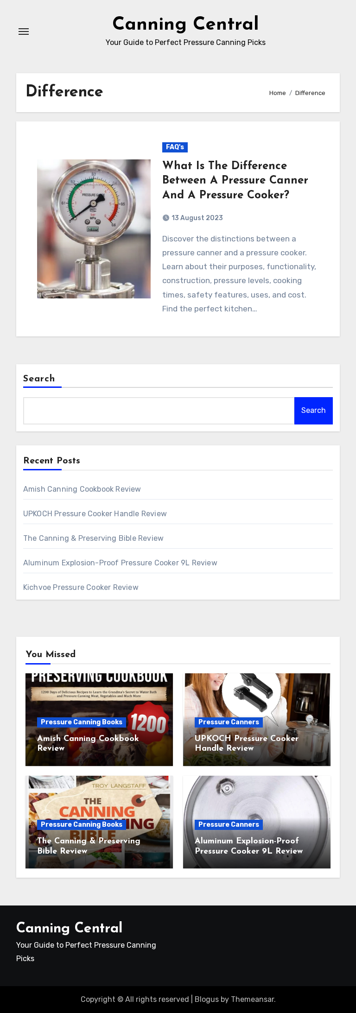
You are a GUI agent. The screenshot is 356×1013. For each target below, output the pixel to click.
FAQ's (175, 147)
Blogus (207, 999)
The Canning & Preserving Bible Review (93, 538)
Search (39, 379)
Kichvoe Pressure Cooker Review (81, 587)
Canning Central (185, 25)
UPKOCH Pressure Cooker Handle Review (95, 513)
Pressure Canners (228, 722)
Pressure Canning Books (81, 722)
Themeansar (252, 999)
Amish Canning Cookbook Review (82, 489)
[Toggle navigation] (23, 31)
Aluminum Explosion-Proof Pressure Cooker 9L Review (120, 562)
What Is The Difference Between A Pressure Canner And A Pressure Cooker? (235, 181)
